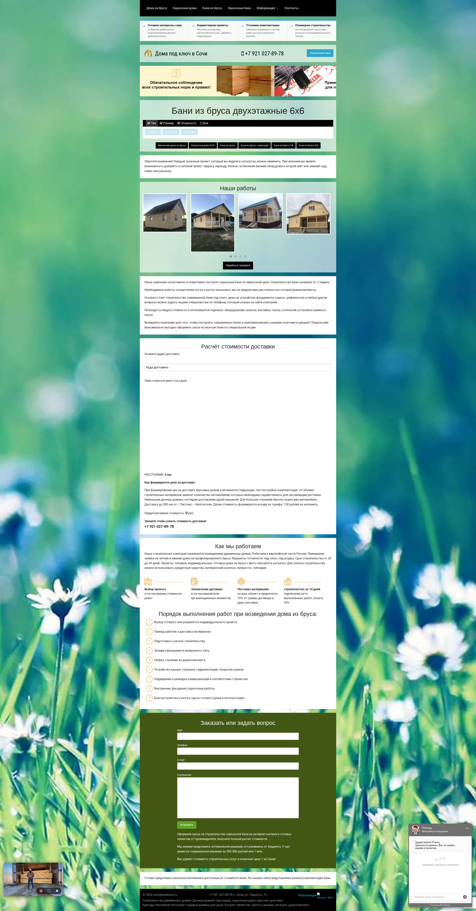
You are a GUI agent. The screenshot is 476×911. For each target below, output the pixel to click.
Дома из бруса (157, 8)
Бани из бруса (212, 8)
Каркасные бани (239, 8)
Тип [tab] (153, 123)
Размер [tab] (168, 123)
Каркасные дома (185, 8)
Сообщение (184, 774)
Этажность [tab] (188, 123)
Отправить (186, 824)
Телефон (182, 745)
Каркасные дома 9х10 (203, 145)
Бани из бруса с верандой (254, 145)
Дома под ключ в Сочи (180, 53)
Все (205, 123)
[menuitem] (157, 8)
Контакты (291, 8)
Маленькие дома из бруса (172, 145)
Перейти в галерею (237, 265)
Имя (179, 730)
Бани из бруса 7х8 (283, 145)
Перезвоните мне (320, 53)
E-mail (180, 760)
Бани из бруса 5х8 (308, 145)
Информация (266, 8)
